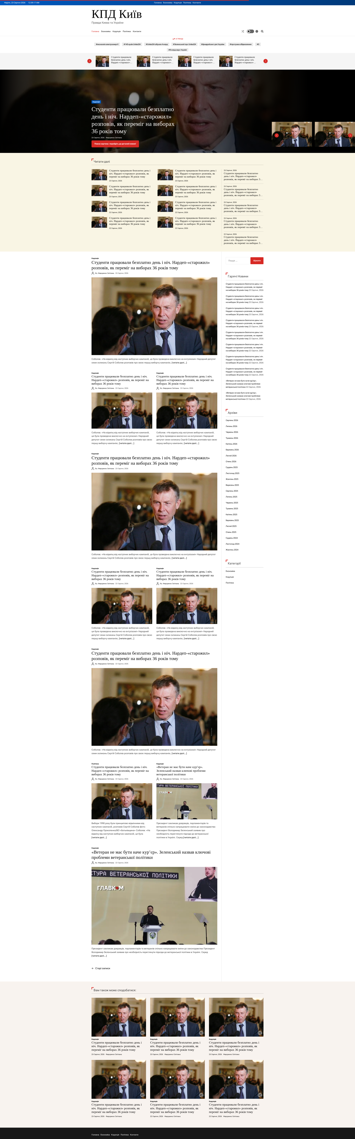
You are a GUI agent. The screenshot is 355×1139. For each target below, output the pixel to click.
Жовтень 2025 (232, 479)
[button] (89, 61)
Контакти (197, 3)
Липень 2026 (231, 426)
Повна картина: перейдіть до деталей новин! (115, 144)
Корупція (178, 3)
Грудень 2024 (232, 538)
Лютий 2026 (231, 456)
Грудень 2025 (232, 467)
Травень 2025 (232, 508)
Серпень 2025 (232, 491)
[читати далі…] (179, 362)
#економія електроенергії (107, 44)
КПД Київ (117, 14)
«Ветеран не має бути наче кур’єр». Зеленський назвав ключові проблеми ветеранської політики (181, 770)
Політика (187, 3)
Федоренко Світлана (114, 138)
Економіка (167, 3)
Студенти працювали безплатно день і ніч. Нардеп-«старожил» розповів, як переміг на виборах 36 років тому (122, 62)
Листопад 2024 (232, 544)
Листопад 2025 (232, 473)
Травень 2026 (232, 438)
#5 (258, 44)
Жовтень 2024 (232, 550)
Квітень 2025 (231, 514)
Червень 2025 (232, 503)
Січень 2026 (231, 461)
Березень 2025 (232, 520)
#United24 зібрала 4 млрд (157, 44)
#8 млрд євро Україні (177, 50)
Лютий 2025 (231, 526)
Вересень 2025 (232, 485)
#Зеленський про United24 (184, 44)
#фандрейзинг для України (212, 44)
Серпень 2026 (232, 420)
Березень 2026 (232, 450)
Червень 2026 (232, 432)
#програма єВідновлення (240, 44)
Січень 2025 (231, 532)
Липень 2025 (231, 497)
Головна (158, 3)
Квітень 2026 (231, 444)
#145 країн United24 (132, 44)
